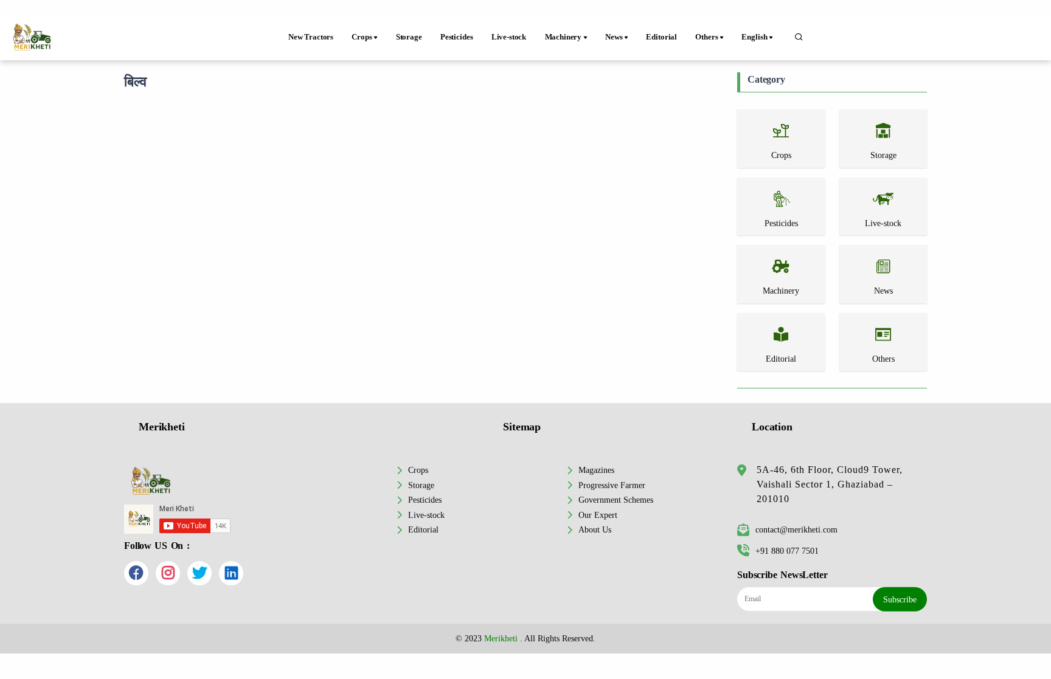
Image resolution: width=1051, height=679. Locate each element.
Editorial (661, 37)
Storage (409, 37)
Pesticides (456, 37)
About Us (594, 529)
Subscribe (900, 599)
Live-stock (508, 37)
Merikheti (501, 638)
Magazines (596, 470)
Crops (418, 470)
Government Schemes (615, 500)
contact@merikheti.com (796, 529)
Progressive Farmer (611, 485)
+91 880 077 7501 (787, 551)
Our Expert (597, 515)
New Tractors (310, 37)
